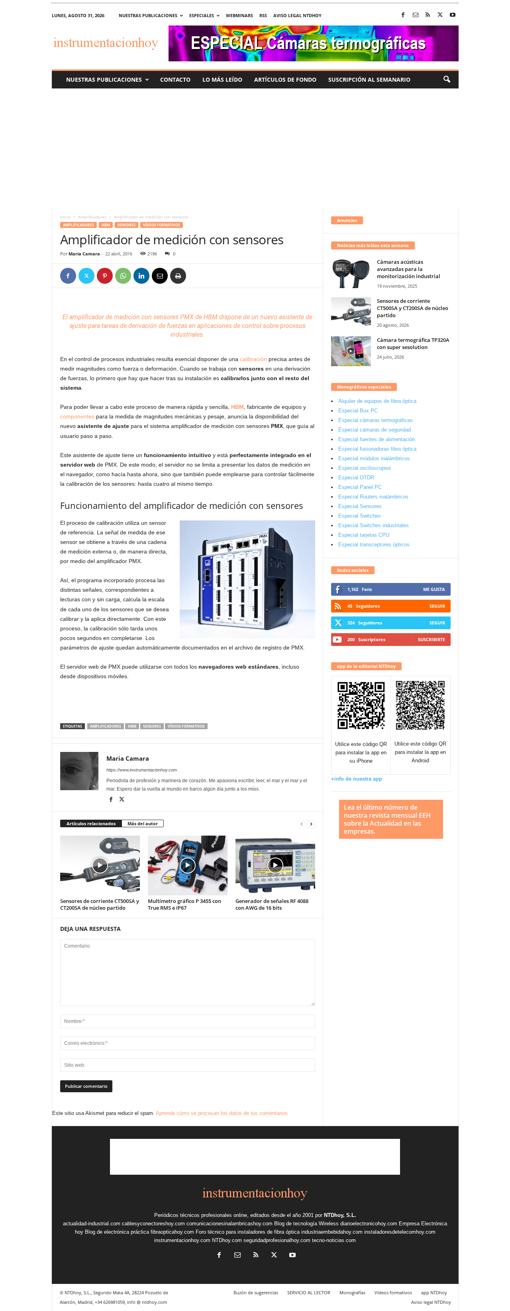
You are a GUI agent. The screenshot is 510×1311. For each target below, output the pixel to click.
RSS (263, 15)
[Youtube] (452, 15)
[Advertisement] (255, 148)
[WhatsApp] (123, 276)
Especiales (201, 15)
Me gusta (434, 589)
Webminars (239, 15)
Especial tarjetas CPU (363, 535)
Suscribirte (431, 639)
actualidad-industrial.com (91, 1224)
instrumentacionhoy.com (182, 1240)
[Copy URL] (196, 276)
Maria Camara (84, 254)
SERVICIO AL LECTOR (308, 1292)
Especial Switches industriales (373, 525)
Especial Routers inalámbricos (373, 497)
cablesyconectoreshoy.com (153, 1224)
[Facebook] (403, 15)
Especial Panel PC (360, 487)
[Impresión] (178, 276)
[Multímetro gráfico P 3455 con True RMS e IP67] (188, 865)
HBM (106, 225)
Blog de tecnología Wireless (306, 1224)
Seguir (437, 606)
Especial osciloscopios (364, 468)
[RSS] (428, 15)
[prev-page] (302, 824)
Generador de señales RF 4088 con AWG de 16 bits (271, 904)
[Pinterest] (105, 276)
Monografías (352, 1292)
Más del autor (143, 823)
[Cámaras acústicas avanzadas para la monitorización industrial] (351, 273)
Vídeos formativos (161, 225)
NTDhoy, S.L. (340, 1215)
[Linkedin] (141, 276)
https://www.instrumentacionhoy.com (141, 769)
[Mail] (415, 15)
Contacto (175, 79)
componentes (77, 416)
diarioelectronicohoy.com (368, 1224)
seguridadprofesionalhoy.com (276, 1240)
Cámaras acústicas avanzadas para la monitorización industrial (408, 269)
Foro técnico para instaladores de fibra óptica (248, 1232)
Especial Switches (359, 516)
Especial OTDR (356, 478)
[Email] (160, 276)
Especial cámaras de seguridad (374, 430)
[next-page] (311, 824)
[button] (446, 79)
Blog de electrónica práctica (117, 1232)
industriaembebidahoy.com (332, 1232)
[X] (440, 15)
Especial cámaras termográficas (375, 420)
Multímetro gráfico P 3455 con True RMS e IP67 (184, 904)
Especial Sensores (360, 506)
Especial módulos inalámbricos (374, 458)
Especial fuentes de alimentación (376, 439)
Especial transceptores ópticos (374, 545)
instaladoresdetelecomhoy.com (399, 1232)
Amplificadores (92, 217)
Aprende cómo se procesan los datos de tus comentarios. (222, 1113)
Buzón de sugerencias (255, 1292)
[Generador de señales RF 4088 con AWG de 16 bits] (275, 865)
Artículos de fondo (285, 79)
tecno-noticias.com (334, 1240)
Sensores (126, 225)
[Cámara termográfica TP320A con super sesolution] (351, 351)
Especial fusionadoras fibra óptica (377, 449)
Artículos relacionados (91, 823)
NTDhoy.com (227, 1240)
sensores (165, 317)
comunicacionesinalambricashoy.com (229, 1224)
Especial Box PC (358, 411)
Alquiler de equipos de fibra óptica (377, 401)
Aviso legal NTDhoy (297, 15)
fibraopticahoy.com (172, 1232)
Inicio (65, 217)
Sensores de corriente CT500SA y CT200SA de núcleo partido (99, 904)
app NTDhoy (434, 1292)
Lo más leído (222, 79)
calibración (253, 359)
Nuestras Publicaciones (104, 79)
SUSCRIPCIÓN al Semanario (369, 79)
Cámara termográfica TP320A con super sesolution (413, 343)
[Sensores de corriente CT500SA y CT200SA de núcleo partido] (100, 865)
